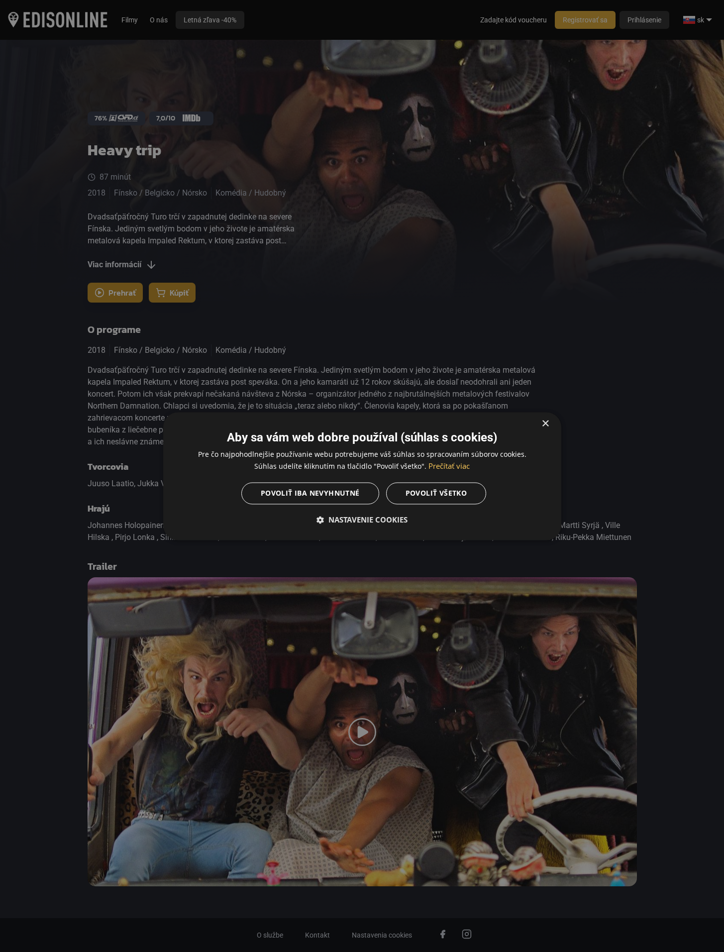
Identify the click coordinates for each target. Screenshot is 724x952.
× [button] (545, 423)
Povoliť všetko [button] (436, 493)
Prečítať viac (449, 466)
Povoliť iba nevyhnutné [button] (310, 493)
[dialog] (362, 476)
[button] (362, 519)
